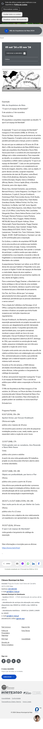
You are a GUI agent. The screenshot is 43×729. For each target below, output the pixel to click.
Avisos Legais (27, 702)
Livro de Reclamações (8, 687)
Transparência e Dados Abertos (11, 702)
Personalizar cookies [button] (10, 9)
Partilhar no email (17, 563)
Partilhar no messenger (22, 563)
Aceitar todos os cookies (12, 14)
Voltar (8, 564)
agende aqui (20, 619)
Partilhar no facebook (39, 563)
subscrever (8, 677)
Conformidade (16, 698)
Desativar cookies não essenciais (15, 19)
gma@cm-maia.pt (13, 616)
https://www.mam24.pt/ (11, 548)
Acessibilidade (6, 698)
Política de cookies (20, 5)
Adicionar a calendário (14, 53)
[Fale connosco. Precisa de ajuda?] (39, 725)
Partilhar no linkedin (33, 563)
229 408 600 (12, 589)
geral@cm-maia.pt (13, 592)
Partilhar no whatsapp (28, 563)
